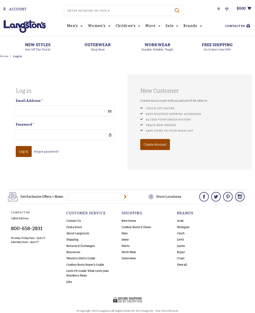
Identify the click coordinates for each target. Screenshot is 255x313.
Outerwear (129, 258)
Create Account (155, 144)
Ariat (180, 221)
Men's (73, 26)
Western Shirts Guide (80, 258)
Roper (181, 252)
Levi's (180, 239)
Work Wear (129, 252)
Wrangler (183, 227)
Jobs (69, 282)
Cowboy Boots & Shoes (136, 227)
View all (182, 264)
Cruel (180, 258)
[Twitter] (216, 197)
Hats (125, 233)
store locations (168, 197)
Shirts (126, 246)
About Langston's (77, 233)
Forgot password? (46, 151)
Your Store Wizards (166, 311)
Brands (190, 26)
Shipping (72, 239)
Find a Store (74, 227)
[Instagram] (240, 197)
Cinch (180, 233)
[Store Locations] (218, 8)
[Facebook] (204, 197)
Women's (97, 26)
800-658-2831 (26, 228)
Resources (73, 252)
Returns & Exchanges (80, 246)
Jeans (125, 239)
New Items (129, 221)
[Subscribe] (125, 197)
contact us (235, 26)
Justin (181, 246)
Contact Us (73, 221)
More (151, 26)
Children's (126, 26)
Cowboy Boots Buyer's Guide (85, 264)
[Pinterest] (228, 197)
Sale (170, 26)
